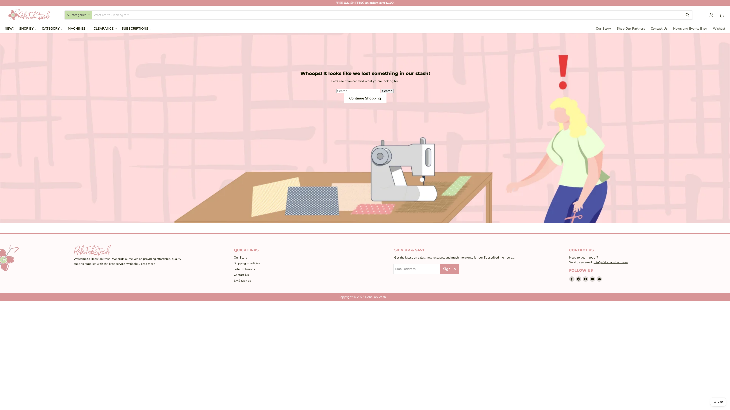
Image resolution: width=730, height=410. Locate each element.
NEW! (9, 28)
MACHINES (77, 28)
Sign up (449, 268)
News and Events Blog (690, 28)
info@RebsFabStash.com (611, 262)
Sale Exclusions (244, 269)
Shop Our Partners (631, 28)
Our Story (603, 28)
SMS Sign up (242, 281)
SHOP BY (27, 28)
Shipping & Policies (247, 263)
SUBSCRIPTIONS (135, 28)
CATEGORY (51, 28)
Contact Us (659, 28)
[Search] (687, 15)
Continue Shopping (365, 98)
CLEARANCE (104, 28)
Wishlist (719, 28)
